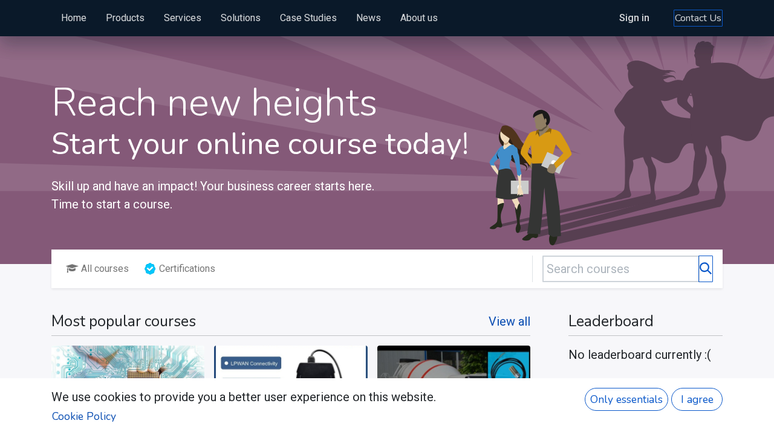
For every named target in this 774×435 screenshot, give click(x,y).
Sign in (634, 18)
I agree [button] (697, 399)
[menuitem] (73, 18)
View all (509, 321)
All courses (105, 268)
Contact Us (698, 18)
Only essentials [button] (626, 399)
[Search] (705, 269)
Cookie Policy (84, 416)
